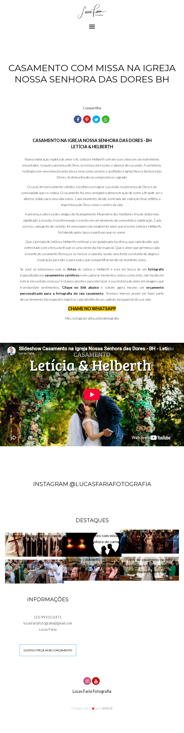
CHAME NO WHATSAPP (92, 308)
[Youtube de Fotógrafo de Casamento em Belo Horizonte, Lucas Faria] (96, 680)
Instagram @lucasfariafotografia (92, 484)
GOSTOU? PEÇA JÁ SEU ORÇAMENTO (47, 650)
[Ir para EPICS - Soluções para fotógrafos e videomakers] (92, 708)
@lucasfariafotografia (103, 318)
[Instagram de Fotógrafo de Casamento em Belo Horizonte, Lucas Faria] (87, 680)
